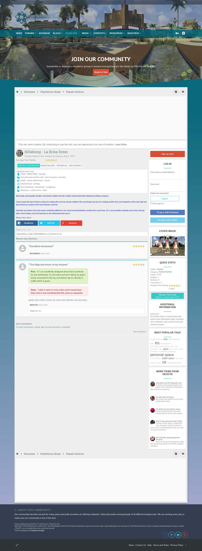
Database (44, 33)
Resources (116, 33)
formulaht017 (166, 344)
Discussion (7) (76, 166)
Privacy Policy (176, 545)
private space (155, 358)
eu (157, 343)
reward (153, 363)
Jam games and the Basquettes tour (169, 383)
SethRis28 (35, 253)
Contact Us (140, 545)
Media (85, 33)
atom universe (174, 339)
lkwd (181, 349)
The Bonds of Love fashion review (168, 409)
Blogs (56, 33)
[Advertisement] (101, 118)
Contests (99, 33)
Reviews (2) (62, 166)
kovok (175, 349)
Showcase (71, 33)
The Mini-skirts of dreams (165, 397)
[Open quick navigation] (176, 92)
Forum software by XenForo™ (37, 524)
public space (168, 358)
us (164, 362)
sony (159, 363)
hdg (160, 349)
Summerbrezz (22, 234)
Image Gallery (48, 166)
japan (165, 349)
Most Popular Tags (167, 332)
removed (179, 358)
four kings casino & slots (160, 346)
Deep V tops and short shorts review (169, 421)
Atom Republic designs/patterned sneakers (167, 439)
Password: (154, 184)
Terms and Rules (161, 545)
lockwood (154, 351)
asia (165, 339)
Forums (29, 33)
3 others (53, 234)
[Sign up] (184, 33)
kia (171, 349)
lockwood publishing (167, 351)
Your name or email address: (162, 172)
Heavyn (59, 156)
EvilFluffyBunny (40, 234)
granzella (154, 349)
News (19, 33)
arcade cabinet (156, 339)
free (172, 346)
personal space (162, 355)
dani (152, 344)
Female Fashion (32, 156)
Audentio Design (37, 531)
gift (176, 346)
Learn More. (121, 144)
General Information (28, 166)
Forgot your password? (159, 193)
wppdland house (174, 363)
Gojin (31, 234)
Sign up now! (167, 154)
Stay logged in (158, 203)
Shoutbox (133, 33)
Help (149, 545)
